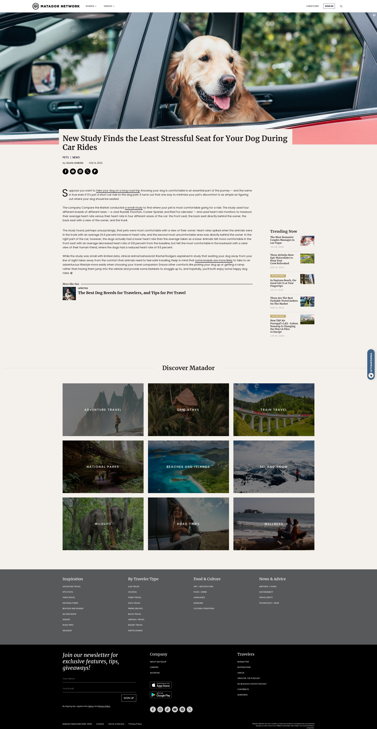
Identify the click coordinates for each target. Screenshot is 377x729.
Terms (192, 384)
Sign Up (217, 377)
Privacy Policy (206, 384)
